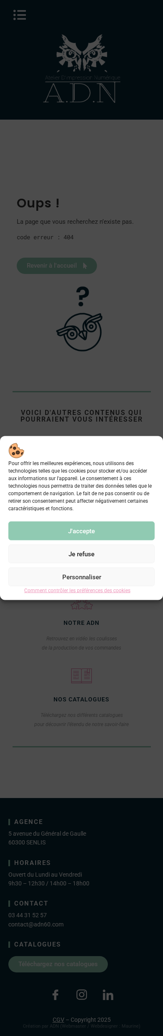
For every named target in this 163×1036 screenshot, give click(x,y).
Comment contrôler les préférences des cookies (77, 590)
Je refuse (81, 554)
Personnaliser (81, 577)
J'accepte (81, 531)
